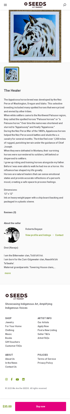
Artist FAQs (43, 338)
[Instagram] (7, 379)
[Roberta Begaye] (12, 235)
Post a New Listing (47, 330)
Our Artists (43, 322)
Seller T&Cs (44, 334)
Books (8, 338)
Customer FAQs (13, 346)
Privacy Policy (45, 363)
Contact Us (11, 366)
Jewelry (9, 322)
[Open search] (64, 5)
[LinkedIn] (23, 379)
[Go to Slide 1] (11, 74)
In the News (11, 363)
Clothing (9, 330)
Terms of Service (47, 359)
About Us (10, 359)
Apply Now (43, 326)
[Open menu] (5, 5)
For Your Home (13, 326)
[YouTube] (17, 379)
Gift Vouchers (12, 342)
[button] (35, 36)
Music (8, 334)
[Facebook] (11, 379)
